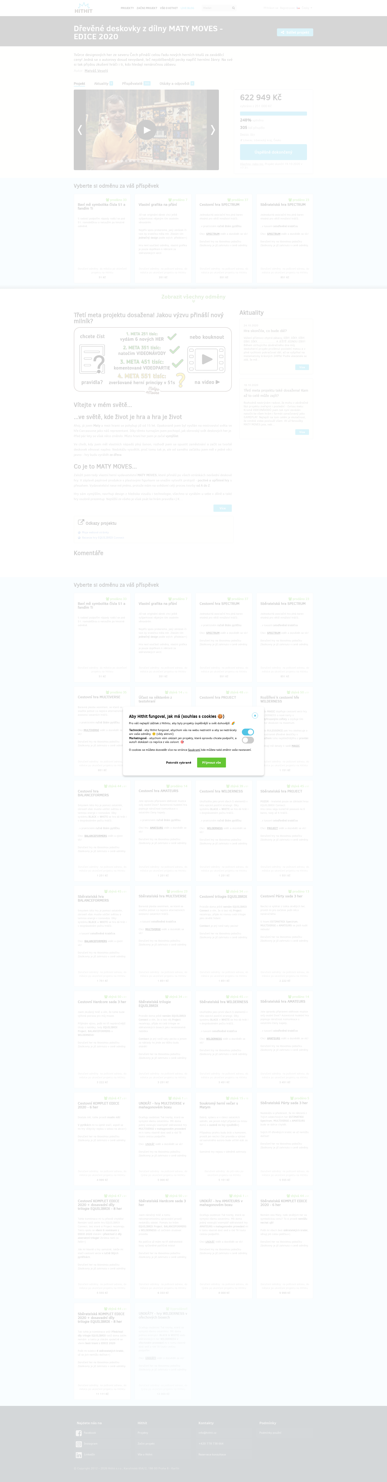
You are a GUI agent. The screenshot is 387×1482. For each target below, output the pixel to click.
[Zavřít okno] (255, 716)
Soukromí (194, 750)
